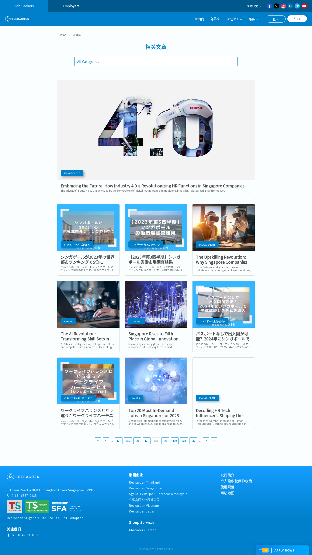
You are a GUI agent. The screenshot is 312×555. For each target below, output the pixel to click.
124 (119, 440)
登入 (276, 19)
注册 (297, 19)
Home (62, 35)
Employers (71, 5)
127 (147, 440)
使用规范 (228, 487)
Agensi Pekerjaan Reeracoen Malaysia (158, 493)
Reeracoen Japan (142, 511)
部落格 (215, 19)
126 (137, 440)
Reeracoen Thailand (144, 482)
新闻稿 (199, 19)
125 (128, 440)
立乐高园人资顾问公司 (144, 499)
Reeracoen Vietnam (144, 505)
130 (175, 440)
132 (193, 440)
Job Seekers (24, 5)
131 (184, 440)
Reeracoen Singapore (145, 488)
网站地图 (228, 493)
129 (165, 440)
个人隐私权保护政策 (236, 481)
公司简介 (228, 475)
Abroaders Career (142, 530)
